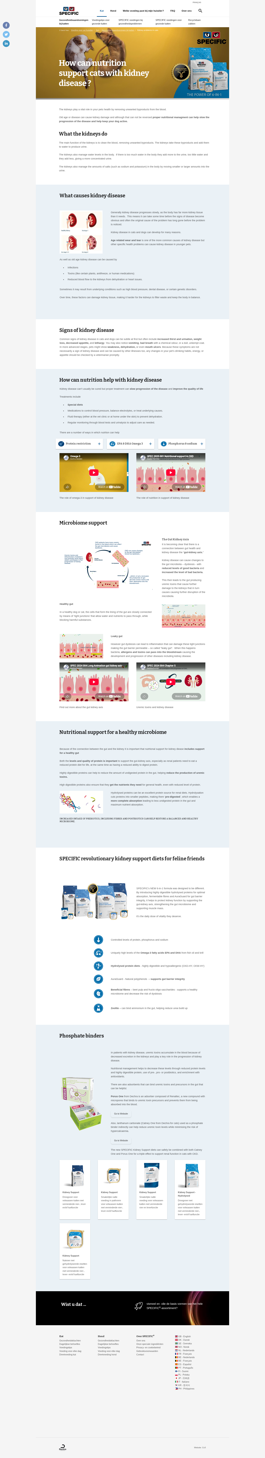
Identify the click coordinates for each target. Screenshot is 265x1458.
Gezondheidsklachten (70, 1340)
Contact (140, 1354)
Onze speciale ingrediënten (149, 1344)
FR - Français (185, 1354)
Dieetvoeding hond (107, 1354)
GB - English (184, 1336)
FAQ (172, 11)
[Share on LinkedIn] (6, 43)
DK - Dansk (184, 1340)
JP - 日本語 (183, 1378)
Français (197, 2)
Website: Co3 (200, 1448)
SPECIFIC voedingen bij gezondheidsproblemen (131, 22)
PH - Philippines (186, 1389)
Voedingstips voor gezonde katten (100, 22)
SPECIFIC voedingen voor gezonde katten (169, 22)
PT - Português (185, 1368)
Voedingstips (65, 1347)
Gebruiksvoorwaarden (147, 1351)
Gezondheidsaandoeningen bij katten (73, 22)
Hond (113, 11)
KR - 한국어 (184, 1385)
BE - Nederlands (186, 1357)
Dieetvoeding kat (67, 1354)
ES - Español (184, 1364)
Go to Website (121, 1114)
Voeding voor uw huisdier (82, 30)
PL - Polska (184, 1375)
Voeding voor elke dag (70, 1351)
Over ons (187, 11)
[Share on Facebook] (6, 25)
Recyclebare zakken (194, 22)
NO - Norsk (183, 1347)
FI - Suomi (183, 1371)
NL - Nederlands (186, 1350)
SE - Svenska (185, 1343)
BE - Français (185, 1361)
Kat (102, 11)
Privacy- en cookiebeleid (148, 1347)
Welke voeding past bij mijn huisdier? (143, 11)
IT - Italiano (183, 1382)
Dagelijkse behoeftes (69, 1344)
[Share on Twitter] (6, 34)
